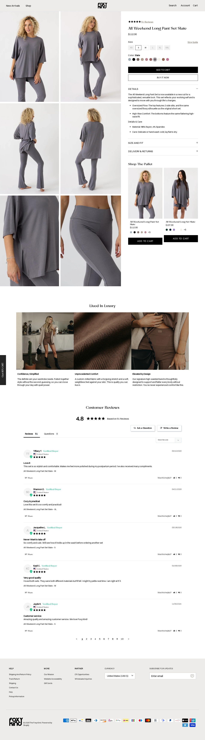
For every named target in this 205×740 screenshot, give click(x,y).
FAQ (11, 692)
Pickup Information (16, 696)
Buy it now (163, 77)
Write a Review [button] (170, 428)
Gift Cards (48, 683)
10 (122, 638)
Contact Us (13, 687)
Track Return (14, 679)
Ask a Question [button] (144, 428)
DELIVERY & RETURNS (140, 151)
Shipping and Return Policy (20, 674)
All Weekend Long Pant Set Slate (38, 471)
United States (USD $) (117, 675)
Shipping (12, 683)
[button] (175, 478)
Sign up (192, 676)
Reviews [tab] (29, 433)
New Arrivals (13, 5)
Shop (28, 5)
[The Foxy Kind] (102, 5)
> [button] (128, 638)
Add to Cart (163, 70)
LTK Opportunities (82, 674)
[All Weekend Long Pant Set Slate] (145, 193)
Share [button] (30, 478)
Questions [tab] (49, 433)
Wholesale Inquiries (83, 679)
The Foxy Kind (35, 723)
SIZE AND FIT (135, 142)
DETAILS (133, 88)
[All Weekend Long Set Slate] (181, 193)
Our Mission (49, 674)
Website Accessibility (53, 679)
